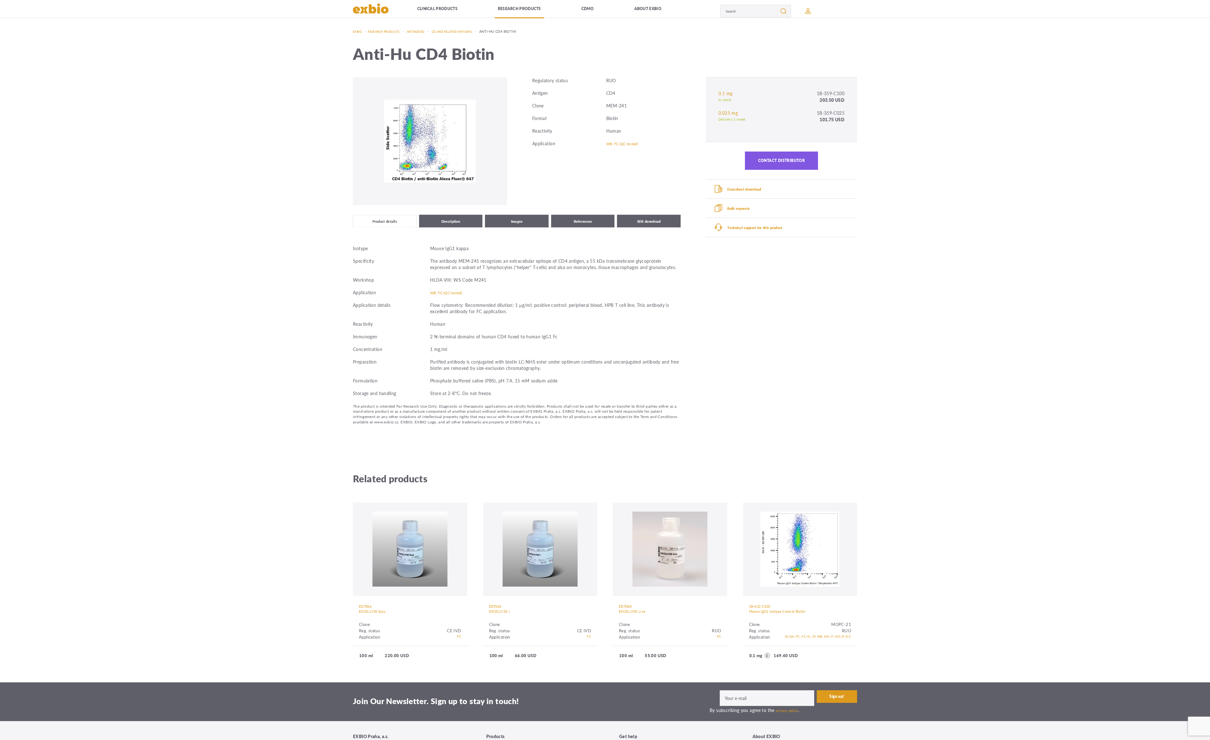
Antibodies (425, 31)
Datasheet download (752, 195)
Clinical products (447, 11)
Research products (532, 11)
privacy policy (789, 724)
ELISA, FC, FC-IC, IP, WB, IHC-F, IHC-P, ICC (808, 647)
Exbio (358, 31)
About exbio (657, 11)
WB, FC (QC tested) (626, 143)
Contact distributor (781, 163)
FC (458, 644)
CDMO (600, 11)
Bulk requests (744, 218)
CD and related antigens (467, 31)
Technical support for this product (765, 240)
